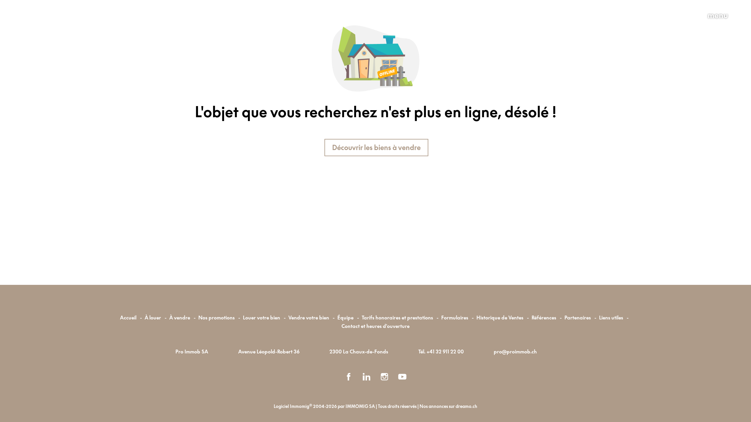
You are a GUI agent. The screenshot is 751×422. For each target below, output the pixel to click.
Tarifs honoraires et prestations (397, 317)
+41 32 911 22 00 (445, 351)
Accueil (128, 317)
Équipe (345, 317)
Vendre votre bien (308, 317)
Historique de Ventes (499, 317)
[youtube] (402, 377)
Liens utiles (611, 317)
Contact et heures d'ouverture (375, 326)
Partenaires (577, 317)
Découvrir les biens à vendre (376, 147)
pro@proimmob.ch (515, 351)
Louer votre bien (261, 317)
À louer (153, 317)
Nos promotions (216, 317)
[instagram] (384, 377)
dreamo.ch (466, 406)
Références (544, 317)
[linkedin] (367, 377)
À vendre (179, 317)
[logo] (64, 28)
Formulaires (454, 317)
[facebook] (349, 377)
